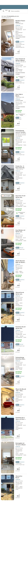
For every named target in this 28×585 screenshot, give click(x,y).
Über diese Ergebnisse (5, 17)
